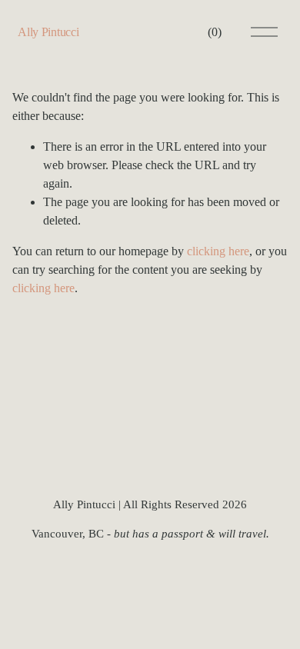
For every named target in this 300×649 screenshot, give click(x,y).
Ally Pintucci (48, 31)
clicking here (218, 251)
